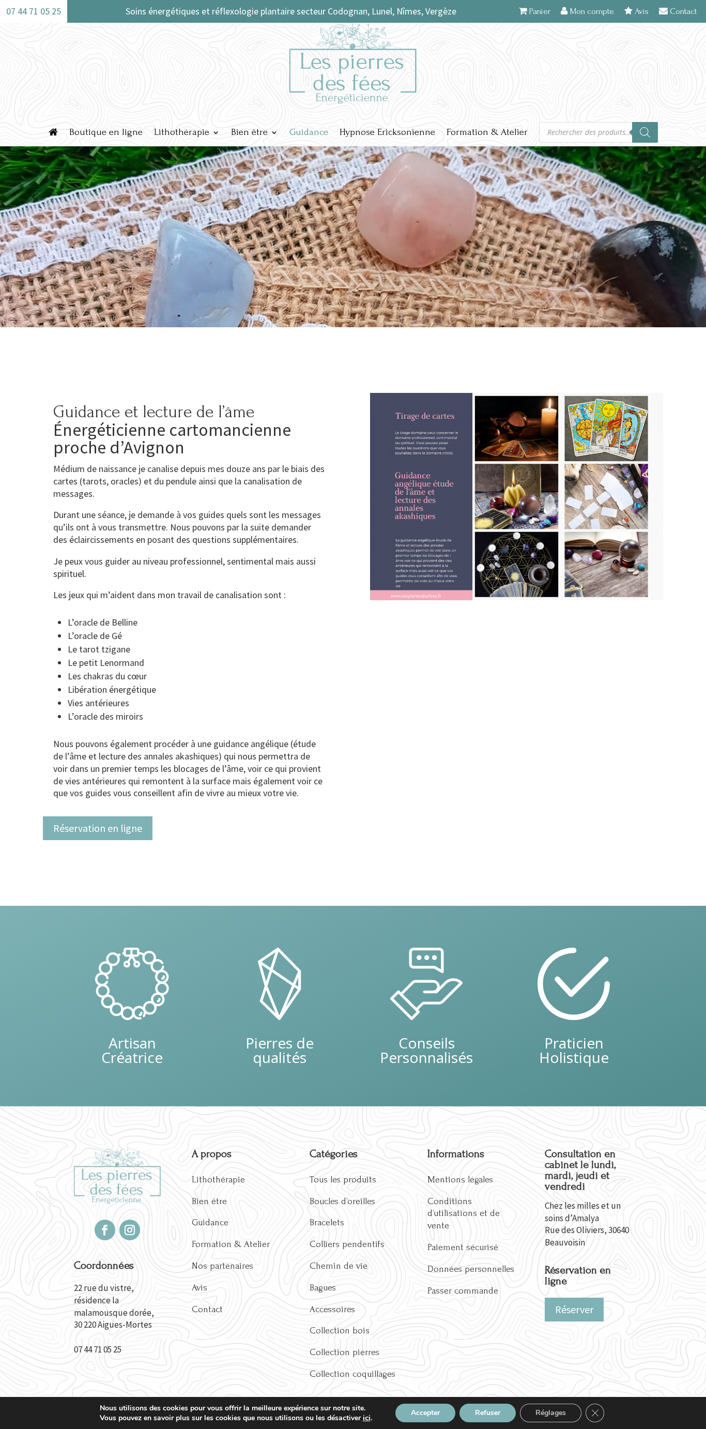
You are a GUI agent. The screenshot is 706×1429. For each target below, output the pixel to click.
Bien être (249, 132)
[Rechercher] (645, 132)
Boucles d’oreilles (342, 1201)
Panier (538, 11)
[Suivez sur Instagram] (129, 1230)
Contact (682, 11)
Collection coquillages (352, 1374)
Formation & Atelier (487, 132)
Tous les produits (343, 1179)
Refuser (487, 1413)
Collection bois (340, 1330)
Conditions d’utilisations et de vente (463, 1213)
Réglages (550, 1413)
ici (367, 1417)
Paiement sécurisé (462, 1247)
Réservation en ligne (97, 828)
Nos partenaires (222, 1266)
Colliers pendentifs (347, 1244)
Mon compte (590, 11)
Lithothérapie (181, 132)
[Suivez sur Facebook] (105, 1230)
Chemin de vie (338, 1266)
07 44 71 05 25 (97, 1349)
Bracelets (327, 1222)
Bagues (323, 1288)
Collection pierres (344, 1352)
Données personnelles (470, 1269)
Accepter (425, 1413)
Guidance (308, 132)
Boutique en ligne (106, 132)
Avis (641, 11)
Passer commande (462, 1291)
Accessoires (332, 1309)
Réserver (574, 1309)
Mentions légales (460, 1179)
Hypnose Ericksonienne (387, 132)
